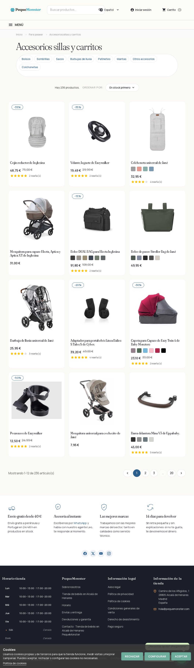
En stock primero (120, 87)
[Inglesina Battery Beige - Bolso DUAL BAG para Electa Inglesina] (79, 258)
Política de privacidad (121, 594)
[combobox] (76, 10)
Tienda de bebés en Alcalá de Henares (80, 596)
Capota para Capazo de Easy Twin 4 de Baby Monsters (155, 342)
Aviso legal (114, 587)
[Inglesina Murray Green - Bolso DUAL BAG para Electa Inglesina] (97, 258)
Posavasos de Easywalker (26, 433)
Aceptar (181, 656)
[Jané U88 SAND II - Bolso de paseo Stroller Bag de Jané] (157, 258)
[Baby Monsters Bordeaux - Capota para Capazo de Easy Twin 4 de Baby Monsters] (157, 350)
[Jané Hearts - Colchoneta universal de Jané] (139, 169)
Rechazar (132, 656)
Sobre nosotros (71, 587)
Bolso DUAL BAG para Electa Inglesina (95, 252)
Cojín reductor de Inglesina (27, 163)
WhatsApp (80, 523)
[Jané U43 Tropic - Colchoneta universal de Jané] (151, 169)
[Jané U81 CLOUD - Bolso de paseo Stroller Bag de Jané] (151, 258)
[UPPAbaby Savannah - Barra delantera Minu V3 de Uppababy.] (151, 439)
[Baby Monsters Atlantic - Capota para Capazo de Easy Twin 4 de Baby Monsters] (145, 350)
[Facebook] (85, 553)
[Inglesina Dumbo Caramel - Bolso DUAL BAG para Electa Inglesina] (85, 258)
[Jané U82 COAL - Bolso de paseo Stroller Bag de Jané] (145, 258)
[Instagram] (109, 553)
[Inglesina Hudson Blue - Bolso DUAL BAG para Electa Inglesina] (91, 258)
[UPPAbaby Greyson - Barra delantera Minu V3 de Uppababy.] (139, 439)
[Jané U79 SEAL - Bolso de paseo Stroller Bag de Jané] (139, 258)
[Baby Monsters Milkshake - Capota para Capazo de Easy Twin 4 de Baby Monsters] (151, 350)
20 (171, 473)
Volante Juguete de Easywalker (89, 163)
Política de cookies (119, 601)
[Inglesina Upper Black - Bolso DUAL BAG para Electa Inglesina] (72, 258)
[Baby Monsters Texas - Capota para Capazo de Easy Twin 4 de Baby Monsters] (133, 350)
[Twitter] (93, 553)
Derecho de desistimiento (123, 619)
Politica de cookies (14, 663)
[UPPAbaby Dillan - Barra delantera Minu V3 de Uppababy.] (145, 439)
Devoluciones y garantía (76, 619)
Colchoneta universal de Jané (149, 163)
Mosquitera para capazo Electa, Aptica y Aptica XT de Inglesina (35, 253)
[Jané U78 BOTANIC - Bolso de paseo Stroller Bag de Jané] (133, 258)
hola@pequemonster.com (174, 609)
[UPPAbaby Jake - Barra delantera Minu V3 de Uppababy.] (133, 439)
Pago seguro (115, 626)
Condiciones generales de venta (123, 610)
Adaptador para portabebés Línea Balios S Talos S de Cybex (95, 342)
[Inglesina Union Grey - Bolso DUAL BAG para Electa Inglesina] (103, 258)
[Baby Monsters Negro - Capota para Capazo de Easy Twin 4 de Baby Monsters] (163, 350)
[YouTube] (101, 553)
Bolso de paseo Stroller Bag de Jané (153, 252)
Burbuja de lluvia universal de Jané (32, 340)
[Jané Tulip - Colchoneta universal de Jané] (145, 169)
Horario (66, 605)
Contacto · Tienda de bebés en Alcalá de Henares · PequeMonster (80, 630)
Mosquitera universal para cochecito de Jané (95, 435)
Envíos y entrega (72, 612)
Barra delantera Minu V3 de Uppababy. (155, 433)
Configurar (157, 656)
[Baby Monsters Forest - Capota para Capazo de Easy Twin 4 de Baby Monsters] (139, 350)
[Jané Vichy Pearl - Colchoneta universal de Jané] (133, 169)
